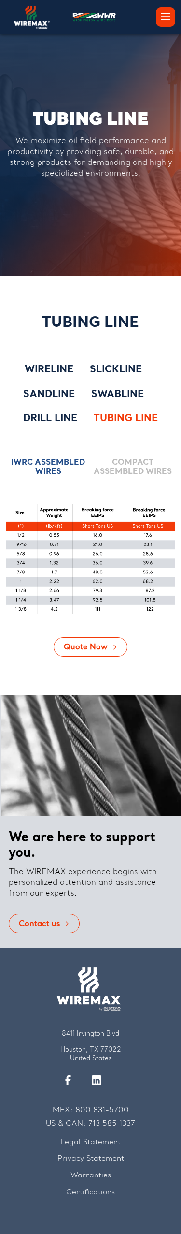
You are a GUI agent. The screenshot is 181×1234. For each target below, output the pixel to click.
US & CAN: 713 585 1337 (90, 1124)
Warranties (90, 1175)
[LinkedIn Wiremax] (101, 1080)
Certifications (90, 1192)
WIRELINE (49, 370)
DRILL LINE (50, 419)
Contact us (39, 924)
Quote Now (86, 647)
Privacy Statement (90, 1158)
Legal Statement (90, 1142)
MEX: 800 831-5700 (91, 1110)
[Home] (32, 14)
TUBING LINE (126, 419)
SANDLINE (49, 394)
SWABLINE (117, 394)
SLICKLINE (116, 370)
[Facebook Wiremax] (73, 1080)
